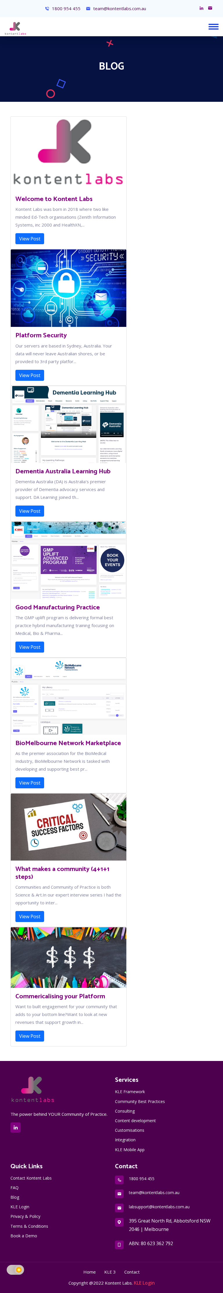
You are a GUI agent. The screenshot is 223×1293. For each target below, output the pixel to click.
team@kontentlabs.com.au (119, 8)
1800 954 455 (65, 8)
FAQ (14, 1187)
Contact (132, 1272)
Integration (125, 1139)
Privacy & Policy (25, 1216)
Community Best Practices (140, 1101)
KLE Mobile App (130, 1149)
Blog (14, 1197)
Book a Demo (23, 1235)
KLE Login (19, 1206)
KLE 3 (110, 1272)
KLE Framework (130, 1091)
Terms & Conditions (29, 1226)
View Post (29, 239)
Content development (135, 1120)
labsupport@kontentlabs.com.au (159, 1206)
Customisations (129, 1130)
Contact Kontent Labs (31, 1178)
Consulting (125, 1111)
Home (89, 1272)
